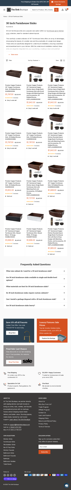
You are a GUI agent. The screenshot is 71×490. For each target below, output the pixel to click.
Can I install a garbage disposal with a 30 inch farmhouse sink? (31, 299)
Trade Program (44, 407)
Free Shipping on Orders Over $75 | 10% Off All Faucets (35, 3)
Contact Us (42, 412)
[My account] (62, 10)
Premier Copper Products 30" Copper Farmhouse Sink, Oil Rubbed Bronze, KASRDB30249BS (56, 184)
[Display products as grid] (61, 60)
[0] (66, 10)
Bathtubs (6, 458)
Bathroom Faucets (9, 456)
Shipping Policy (44, 418)
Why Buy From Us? (45, 404)
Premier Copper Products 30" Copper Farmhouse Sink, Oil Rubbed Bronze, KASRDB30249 (34, 136)
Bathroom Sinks (8, 453)
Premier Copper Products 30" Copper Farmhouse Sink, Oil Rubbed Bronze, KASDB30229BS (13, 136)
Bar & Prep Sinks (9, 447)
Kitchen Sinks (7, 439)
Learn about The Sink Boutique (19, 419)
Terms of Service (44, 426)
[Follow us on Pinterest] (11, 475)
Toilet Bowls (7, 464)
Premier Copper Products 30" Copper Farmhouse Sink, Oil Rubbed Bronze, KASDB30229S (13, 88)
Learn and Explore (45, 415)
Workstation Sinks (9, 444)
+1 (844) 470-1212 (15, 427)
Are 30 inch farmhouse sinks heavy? (20, 305)
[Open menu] (4, 9)
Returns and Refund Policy (47, 421)
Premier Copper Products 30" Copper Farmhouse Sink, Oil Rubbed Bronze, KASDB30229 (13, 184)
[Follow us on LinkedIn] (14, 475)
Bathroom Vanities (9, 461)
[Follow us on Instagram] (8, 475)
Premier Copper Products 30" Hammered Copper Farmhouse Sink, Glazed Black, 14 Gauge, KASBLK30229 (13, 233)
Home (5, 16)
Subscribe (44, 452)
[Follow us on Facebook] (4, 475)
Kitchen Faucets (8, 450)
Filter (10, 60)
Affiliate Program (44, 410)
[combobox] (42, 10)
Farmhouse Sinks (9, 442)
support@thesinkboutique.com (20, 424)
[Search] (56, 10)
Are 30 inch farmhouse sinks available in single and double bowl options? (31, 278)
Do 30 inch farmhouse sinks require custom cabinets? (27, 293)
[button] (66, 485)
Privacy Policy (43, 424)
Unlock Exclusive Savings (59, 3)
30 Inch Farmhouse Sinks (16, 16)
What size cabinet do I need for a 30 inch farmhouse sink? (29, 271)
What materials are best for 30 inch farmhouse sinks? (27, 286)
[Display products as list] (64, 60)
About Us (42, 401)
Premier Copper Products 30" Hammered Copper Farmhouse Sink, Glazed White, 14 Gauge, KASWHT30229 (34, 233)
